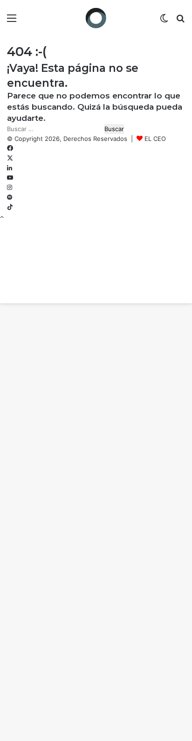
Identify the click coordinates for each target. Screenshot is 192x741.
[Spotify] (9, 197)
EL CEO (155, 138)
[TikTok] (10, 207)
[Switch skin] (164, 21)
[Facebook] (10, 148)
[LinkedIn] (9, 168)
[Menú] (11, 21)
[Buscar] (180, 21)
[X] (10, 158)
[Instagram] (9, 187)
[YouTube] (10, 178)
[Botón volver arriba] (2, 217)
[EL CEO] (96, 18)
